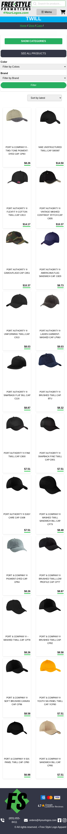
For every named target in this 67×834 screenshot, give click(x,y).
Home (23, 25)
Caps (39, 25)
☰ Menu (46, 12)
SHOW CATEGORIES (33, 41)
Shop (31, 25)
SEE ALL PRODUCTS (33, 53)
